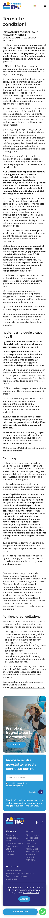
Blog (8, 849)
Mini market (32, 849)
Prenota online (20, 911)
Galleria (10, 851)
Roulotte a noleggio (16, 876)
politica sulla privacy (14, 786)
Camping (10, 835)
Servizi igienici (33, 851)
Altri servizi (31, 860)
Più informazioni (31, 892)
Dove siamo (12, 846)
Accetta (24, 899)
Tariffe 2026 (12, 838)
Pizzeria (30, 840)
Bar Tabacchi (32, 838)
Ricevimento (32, 835)
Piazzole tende (13, 870)
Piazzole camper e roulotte (20, 873)
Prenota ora (16, 744)
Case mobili (12, 879)
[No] (44, 885)
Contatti (10, 854)
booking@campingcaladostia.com (27, 687)
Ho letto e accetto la (16, 784)
